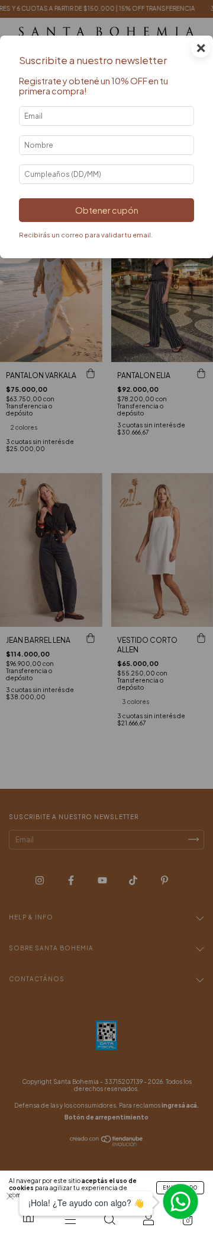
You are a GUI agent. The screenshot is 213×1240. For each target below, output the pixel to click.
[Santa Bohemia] (28, 1216)
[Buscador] (109, 1219)
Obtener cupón (106, 210)
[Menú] (70, 1219)
